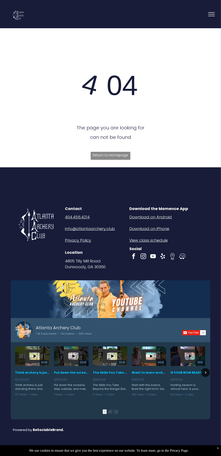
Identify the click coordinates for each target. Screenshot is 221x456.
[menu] (211, 14)
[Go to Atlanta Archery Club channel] (23, 330)
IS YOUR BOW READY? (187, 373)
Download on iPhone (149, 228)
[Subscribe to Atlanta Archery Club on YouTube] (194, 332)
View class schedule (148, 240)
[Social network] (172, 257)
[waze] (182, 257)
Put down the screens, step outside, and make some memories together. (71, 373)
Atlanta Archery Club (58, 328)
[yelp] (162, 257)
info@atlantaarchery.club (90, 228)
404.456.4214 (77, 217)
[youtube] (153, 257)
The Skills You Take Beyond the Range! (110, 373)
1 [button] (104, 411)
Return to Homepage (110, 155)
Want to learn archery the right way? (149, 373)
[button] (15, 372)
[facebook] (133, 257)
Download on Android (150, 217)
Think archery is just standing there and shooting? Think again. (32, 373)
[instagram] (143, 257)
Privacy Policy (78, 240)
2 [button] (110, 411)
